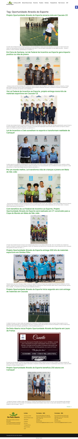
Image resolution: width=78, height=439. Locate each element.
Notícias (47, 2)
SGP (67, 2)
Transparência (53, 2)
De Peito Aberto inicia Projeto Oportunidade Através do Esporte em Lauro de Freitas (38, 329)
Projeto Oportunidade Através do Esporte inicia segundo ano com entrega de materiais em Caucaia (38, 290)
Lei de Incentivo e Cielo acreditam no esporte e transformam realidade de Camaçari (38, 131)
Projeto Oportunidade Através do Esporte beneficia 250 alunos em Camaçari (35, 369)
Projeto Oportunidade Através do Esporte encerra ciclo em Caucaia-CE (37, 15)
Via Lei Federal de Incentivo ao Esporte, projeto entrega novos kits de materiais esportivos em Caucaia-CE (36, 92)
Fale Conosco (61, 2)
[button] (76, 7)
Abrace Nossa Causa (27, 2)
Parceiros (35, 2)
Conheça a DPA (17, 2)
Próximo (69, 406)
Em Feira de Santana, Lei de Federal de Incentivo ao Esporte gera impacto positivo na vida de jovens (38, 53)
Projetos (41, 2)
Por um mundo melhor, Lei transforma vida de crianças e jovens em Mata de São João (37, 170)
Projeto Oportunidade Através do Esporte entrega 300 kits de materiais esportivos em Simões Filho (37, 251)
